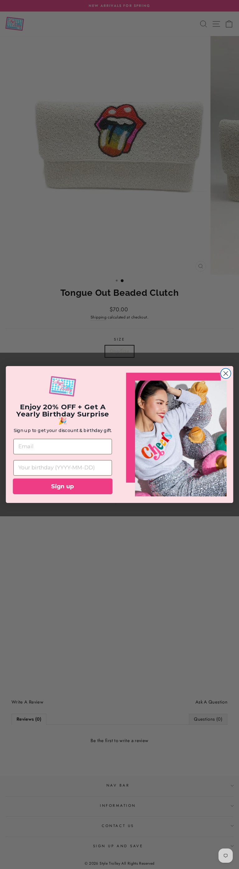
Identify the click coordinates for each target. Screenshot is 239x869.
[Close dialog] (226, 374)
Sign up (62, 486)
